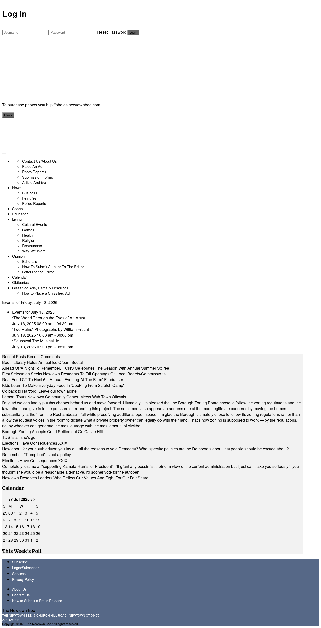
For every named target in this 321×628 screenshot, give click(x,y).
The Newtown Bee (18, 610)
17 (27, 526)
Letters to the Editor (38, 271)
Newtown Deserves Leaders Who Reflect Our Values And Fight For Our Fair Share (75, 478)
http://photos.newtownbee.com (73, 105)
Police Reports (34, 203)
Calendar (19, 277)
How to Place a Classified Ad (46, 293)
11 (32, 520)
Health (27, 235)
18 (32, 526)
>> (33, 499)
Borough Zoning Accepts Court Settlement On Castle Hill (52, 431)
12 (38, 520)
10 (27, 520)
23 (21, 533)
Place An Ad (32, 166)
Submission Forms (37, 177)
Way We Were (34, 250)
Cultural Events (34, 224)
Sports (17, 208)
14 (10, 526)
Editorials (29, 261)
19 (38, 526)
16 (21, 526)
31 (27, 540)
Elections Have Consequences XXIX (34, 443)
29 (5, 513)
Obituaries (20, 282)
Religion (28, 240)
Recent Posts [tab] (14, 356)
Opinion (18, 256)
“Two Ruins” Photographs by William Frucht (50, 329)
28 (10, 540)
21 (10, 533)
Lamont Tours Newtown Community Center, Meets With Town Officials (64, 397)
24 (27, 533)
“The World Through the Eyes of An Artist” (49, 318)
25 (32, 533)
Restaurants (32, 245)
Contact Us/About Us (39, 161)
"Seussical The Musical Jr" (36, 341)
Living (17, 219)
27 (5, 540)
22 (16, 533)
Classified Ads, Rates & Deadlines (40, 287)
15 (16, 526)
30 (10, 513)
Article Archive (34, 182)
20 (5, 533)
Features (29, 198)
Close (8, 115)
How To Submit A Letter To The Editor (53, 266)
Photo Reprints (34, 171)
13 (5, 526)
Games (28, 229)
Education (20, 213)
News (17, 187)
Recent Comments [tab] (43, 356)
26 (38, 533)
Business (29, 192)
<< (10, 499)
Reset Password (111, 32)
